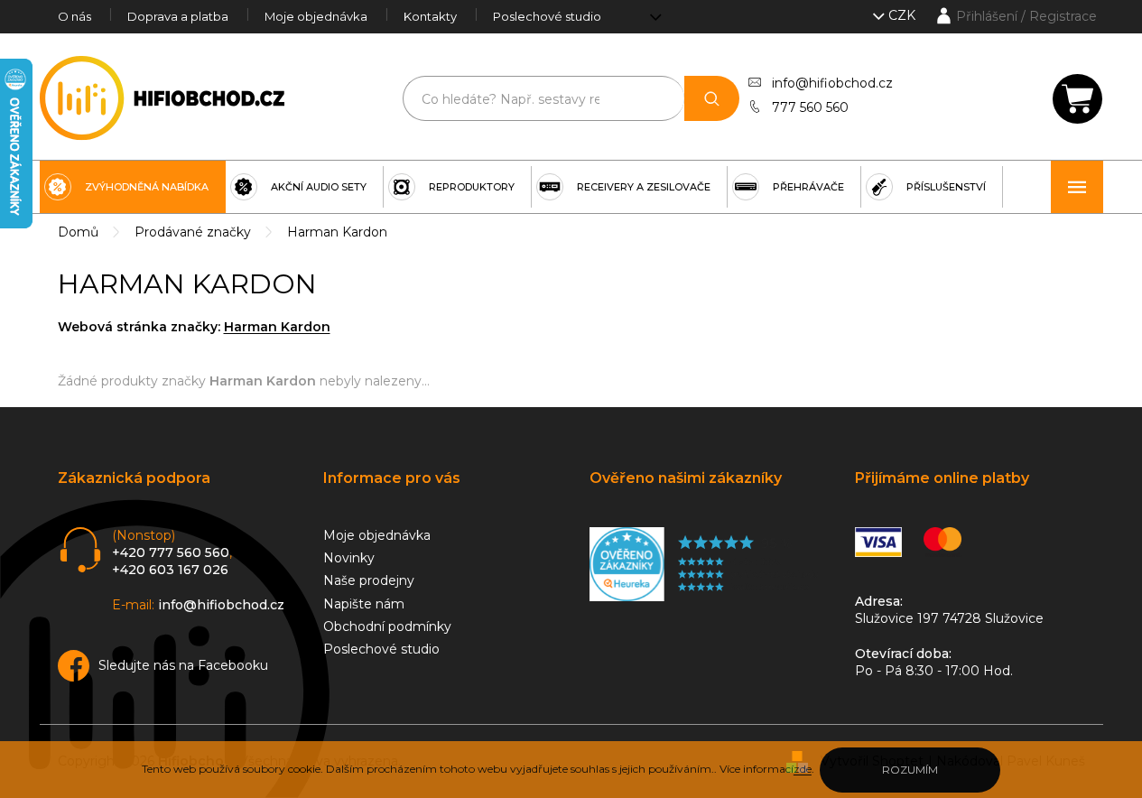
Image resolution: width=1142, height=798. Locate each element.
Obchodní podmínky (387, 626)
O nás (74, 16)
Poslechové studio (547, 16)
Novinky (349, 558)
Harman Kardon (277, 327)
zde (803, 768)
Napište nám (363, 604)
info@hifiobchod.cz (832, 83)
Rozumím (910, 769)
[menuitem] (133, 187)
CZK (903, 15)
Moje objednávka (316, 16)
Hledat (711, 98)
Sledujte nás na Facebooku (183, 665)
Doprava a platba (177, 16)
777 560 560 (810, 107)
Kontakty (430, 16)
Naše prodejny (368, 580)
